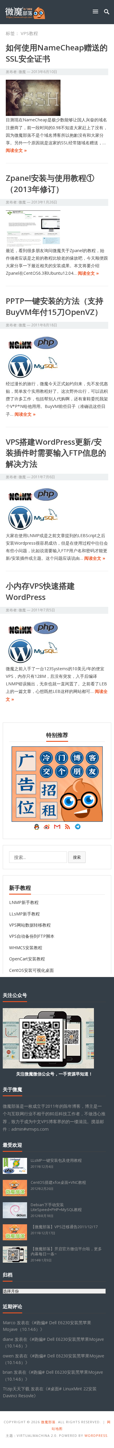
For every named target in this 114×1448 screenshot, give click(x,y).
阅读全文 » (16, 150)
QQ (36, 828)
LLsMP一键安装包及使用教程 (56, 1160)
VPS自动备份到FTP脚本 (31, 936)
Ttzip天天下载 (16, 1389)
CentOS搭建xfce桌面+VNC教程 (58, 1182)
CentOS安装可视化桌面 (31, 970)
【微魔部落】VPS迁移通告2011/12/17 (64, 1226)
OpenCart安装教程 (27, 959)
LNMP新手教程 (24, 902)
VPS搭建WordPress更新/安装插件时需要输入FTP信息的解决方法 (56, 452)
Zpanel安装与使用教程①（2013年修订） (50, 183)
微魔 (22, 71)
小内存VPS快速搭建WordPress (40, 591)
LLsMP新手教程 (24, 914)
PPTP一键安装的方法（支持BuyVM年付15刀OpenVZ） (54, 306)
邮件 (57, 828)
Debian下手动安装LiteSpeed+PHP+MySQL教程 (56, 1207)
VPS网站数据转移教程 (30, 925)
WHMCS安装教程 (25, 947)
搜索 (77, 857)
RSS (67, 828)
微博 (46, 828)
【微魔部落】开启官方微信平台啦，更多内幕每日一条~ (66, 1251)
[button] (97, 11)
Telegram (77, 828)
